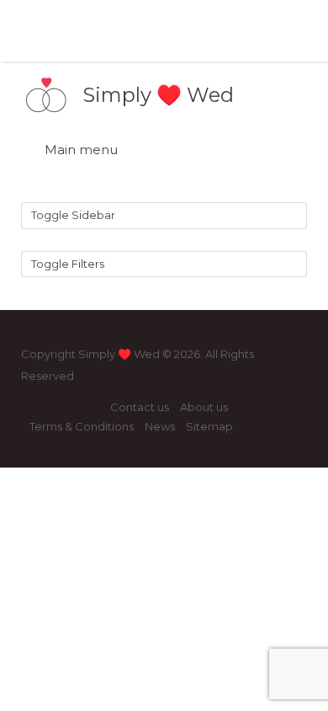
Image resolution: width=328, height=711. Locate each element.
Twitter (91, 408)
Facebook (37, 408)
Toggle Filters (67, 263)
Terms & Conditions (81, 426)
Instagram (64, 408)
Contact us (139, 407)
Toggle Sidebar (73, 215)
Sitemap (209, 426)
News (160, 426)
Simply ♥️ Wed (158, 95)
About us (204, 407)
